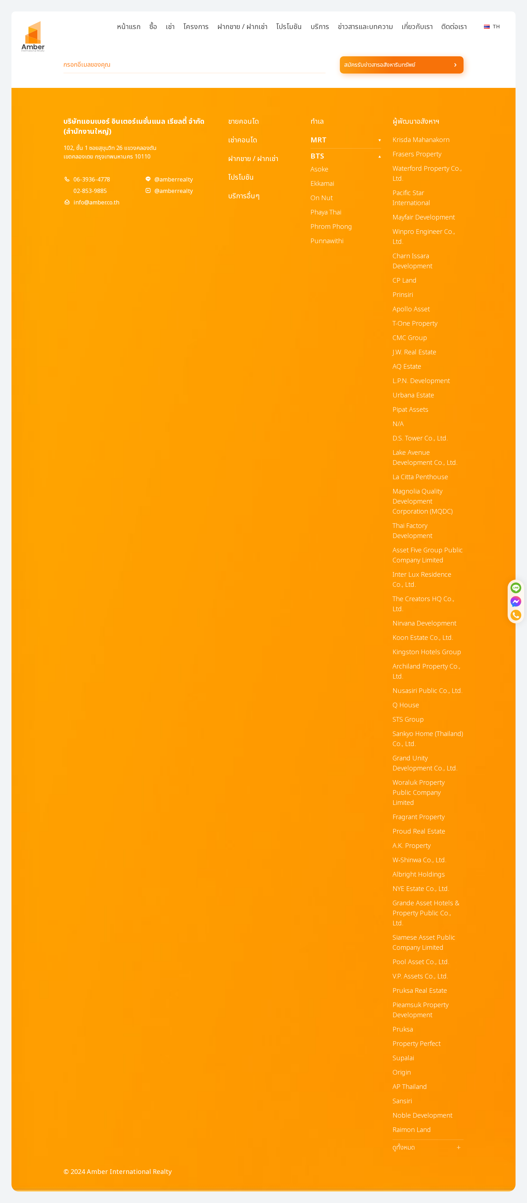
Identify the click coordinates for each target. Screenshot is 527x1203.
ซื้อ (153, 27)
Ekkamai (322, 184)
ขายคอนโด (243, 121)
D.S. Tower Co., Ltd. (420, 438)
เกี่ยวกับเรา (417, 27)
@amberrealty (174, 179)
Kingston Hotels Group (427, 652)
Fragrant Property (419, 817)
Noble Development (422, 1116)
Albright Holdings (419, 874)
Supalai (403, 1058)
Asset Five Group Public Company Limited (428, 555)
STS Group (408, 720)
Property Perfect (417, 1044)
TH (496, 26)
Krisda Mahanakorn (421, 140)
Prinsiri (403, 295)
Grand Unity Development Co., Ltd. (425, 763)
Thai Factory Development (412, 531)
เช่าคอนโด (242, 140)
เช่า (170, 27)
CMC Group (410, 338)
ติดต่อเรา (454, 27)
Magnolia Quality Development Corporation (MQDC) (423, 501)
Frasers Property (417, 154)
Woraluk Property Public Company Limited (419, 793)
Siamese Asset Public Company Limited (424, 943)
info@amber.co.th (96, 202)
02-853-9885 (90, 191)
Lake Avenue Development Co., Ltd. (425, 458)
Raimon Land (412, 1130)
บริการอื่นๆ (244, 196)
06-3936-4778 (91, 179)
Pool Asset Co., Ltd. (421, 962)
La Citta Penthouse (420, 477)
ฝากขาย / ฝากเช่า (242, 27)
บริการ (319, 27)
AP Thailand (410, 1087)
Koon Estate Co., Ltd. (423, 638)
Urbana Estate (413, 395)
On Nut (321, 198)
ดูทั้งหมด (427, 1148)
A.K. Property (412, 846)
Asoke (319, 169)
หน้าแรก (129, 27)
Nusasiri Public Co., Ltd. (427, 691)
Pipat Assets (410, 410)
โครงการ (196, 27)
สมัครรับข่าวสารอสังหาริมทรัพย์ (379, 65)
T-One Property (415, 324)
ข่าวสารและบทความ (365, 27)
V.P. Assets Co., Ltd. (420, 976)
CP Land (405, 281)
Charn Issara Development (412, 261)
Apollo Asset (411, 309)
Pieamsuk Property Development (420, 1010)
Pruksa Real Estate (420, 991)
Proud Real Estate (419, 831)
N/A (398, 424)
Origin (402, 1072)
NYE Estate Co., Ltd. (421, 889)
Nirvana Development (424, 623)
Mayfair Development (424, 217)
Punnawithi (326, 241)
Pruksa (403, 1029)
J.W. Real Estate (414, 352)
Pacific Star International (411, 198)
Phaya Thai (325, 212)
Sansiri (402, 1101)
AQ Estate (407, 367)
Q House (406, 705)
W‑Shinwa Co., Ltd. (419, 860)
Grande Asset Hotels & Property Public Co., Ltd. (426, 913)
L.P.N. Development (421, 381)
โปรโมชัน (289, 27)
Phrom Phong (331, 227)
